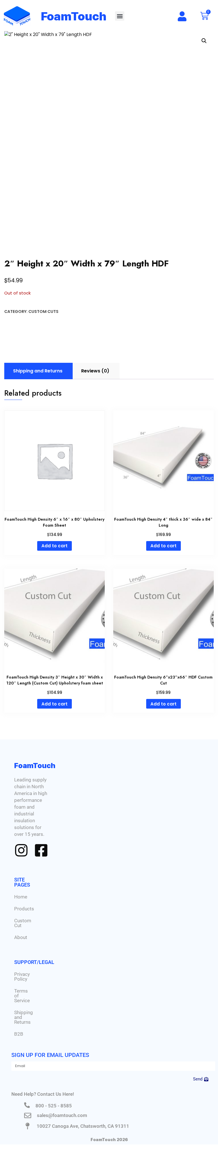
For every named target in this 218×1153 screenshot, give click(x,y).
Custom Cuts (43, 311)
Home (20, 897)
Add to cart (54, 546)
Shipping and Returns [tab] (37, 371)
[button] (119, 16)
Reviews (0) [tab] (95, 371)
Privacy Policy (22, 976)
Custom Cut (22, 923)
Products (24, 909)
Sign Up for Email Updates (50, 1055)
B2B (18, 1034)
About (20, 937)
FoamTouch (73, 16)
